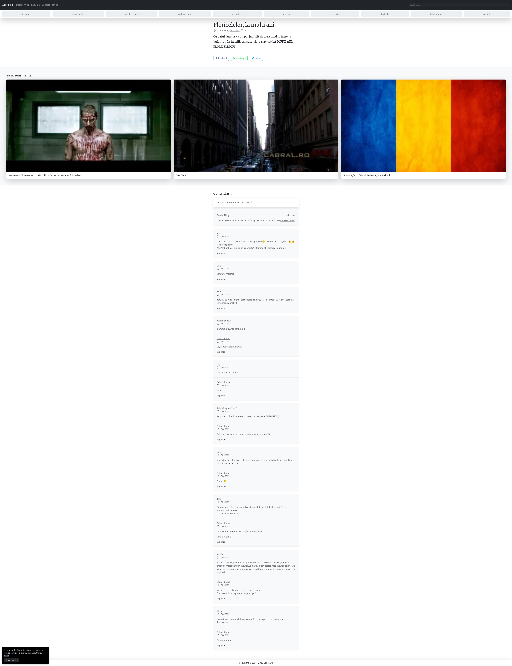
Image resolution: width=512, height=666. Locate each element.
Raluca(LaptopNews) (227, 408)
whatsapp (240, 58)
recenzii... (335, 14)
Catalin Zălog (223, 215)
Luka (219, 265)
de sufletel (237, 14)
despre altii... (78, 14)
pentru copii (131, 14)
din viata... (26, 14)
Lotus (219, 451)
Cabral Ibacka (223, 338)
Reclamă (35, 4)
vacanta (487, 14)
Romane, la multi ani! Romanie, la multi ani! (366, 175)
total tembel (436, 14)
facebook (222, 58)
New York (181, 175)
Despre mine (22, 4)
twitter (257, 58)
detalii (6, 655)
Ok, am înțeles (11, 660)
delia (219, 498)
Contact (46, 4)
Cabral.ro (7, 5)
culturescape (184, 14)
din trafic (385, 14)
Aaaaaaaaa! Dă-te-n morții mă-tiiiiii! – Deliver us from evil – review (45, 175)
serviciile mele (287, 220)
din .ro (55, 4)
